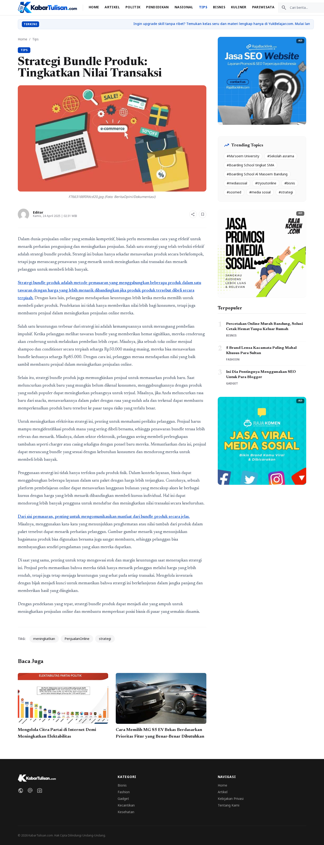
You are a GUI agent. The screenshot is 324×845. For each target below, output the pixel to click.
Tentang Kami (228, 805)
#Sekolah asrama (280, 156)
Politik (132, 7)
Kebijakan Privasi (231, 798)
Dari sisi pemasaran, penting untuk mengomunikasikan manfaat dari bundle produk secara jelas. (104, 517)
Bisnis (219, 7)
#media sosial (260, 192)
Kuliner (238, 7)
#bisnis (289, 183)
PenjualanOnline (77, 638)
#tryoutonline (265, 183)
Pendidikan (157, 7)
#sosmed (234, 192)
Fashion (124, 792)
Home (94, 7)
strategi (105, 638)
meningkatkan (44, 638)
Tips (203, 7)
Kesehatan (126, 812)
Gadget (123, 798)
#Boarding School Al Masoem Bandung (257, 174)
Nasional (184, 7)
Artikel (112, 7)
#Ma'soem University (243, 156)
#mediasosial (237, 183)
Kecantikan (126, 805)
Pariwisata (263, 7)
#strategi (286, 192)
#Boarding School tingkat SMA (250, 165)
